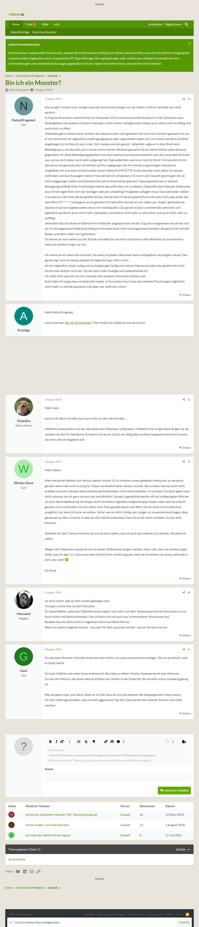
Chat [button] (184, 922)
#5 (189, 649)
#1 (189, 98)
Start (179, 914)
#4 (189, 592)
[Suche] (186, 24)
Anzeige (23, 330)
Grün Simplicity (23, 914)
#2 (189, 399)
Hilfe (45, 24)
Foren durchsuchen (44, 32)
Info (56, 24)
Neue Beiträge (20, 32)
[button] (50, 741)
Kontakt (89, 914)
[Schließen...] (189, 44)
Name (49, 769)
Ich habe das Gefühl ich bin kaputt (48, 835)
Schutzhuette (16, 859)
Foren (16, 24)
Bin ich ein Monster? (78, 322)
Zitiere (186, 294)
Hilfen (169, 914)
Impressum (155, 914)
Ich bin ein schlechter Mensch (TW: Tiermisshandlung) (61, 814)
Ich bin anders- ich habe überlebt (47, 825)
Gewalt (125, 814)
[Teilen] (183, 99)
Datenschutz (137, 914)
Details (181, 849)
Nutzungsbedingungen (111, 914)
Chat (30, 24)
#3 (189, 461)
